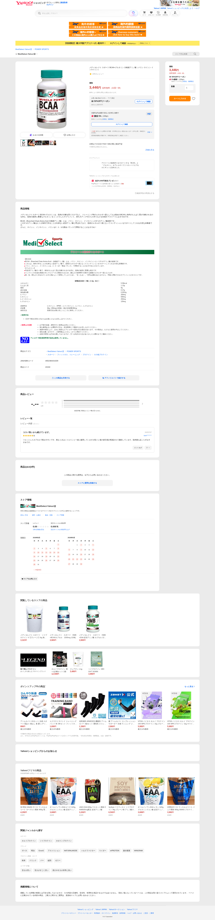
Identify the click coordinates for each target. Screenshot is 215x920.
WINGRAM (138, 851)
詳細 (148, 132)
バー (42, 860)
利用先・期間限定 (108, 119)
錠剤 (49, 860)
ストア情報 (60, 515)
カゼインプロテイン (64, 841)
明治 (33, 851)
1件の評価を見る (38, 529)
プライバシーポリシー (68, 913)
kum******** (148, 435)
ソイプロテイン (46, 841)
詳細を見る (150, 150)
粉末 (23, 860)
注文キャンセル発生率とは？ (60, 529)
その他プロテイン (101, 355)
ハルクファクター (88, 851)
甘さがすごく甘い (42, 870)
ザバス (24, 851)
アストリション (54, 851)
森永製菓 (126, 851)
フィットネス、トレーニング (68, 355)
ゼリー (57, 860)
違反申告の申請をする (145, 193)
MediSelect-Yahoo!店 (23, 49)
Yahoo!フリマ (132, 909)
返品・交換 (49, 515)
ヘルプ (197, 8)
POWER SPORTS (42, 49)
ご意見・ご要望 (148, 913)
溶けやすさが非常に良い (62, 870)
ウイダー (102, 851)
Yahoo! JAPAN (160, 8)
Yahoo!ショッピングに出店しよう (180, 8)
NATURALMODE (70, 851)
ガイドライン (106, 913)
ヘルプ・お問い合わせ (134, 913)
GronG (41, 851)
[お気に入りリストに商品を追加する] (194, 99)
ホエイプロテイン (29, 841)
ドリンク (32, 860)
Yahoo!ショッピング (85, 909)
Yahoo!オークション (117, 909)
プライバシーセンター (85, 913)
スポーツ (51, 355)
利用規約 (97, 913)
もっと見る (189, 686)
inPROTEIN (114, 851)
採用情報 (122, 913)
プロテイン (87, 355)
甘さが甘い (26, 870)
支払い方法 (24, 515)
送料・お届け (36, 515)
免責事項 (115, 913)
